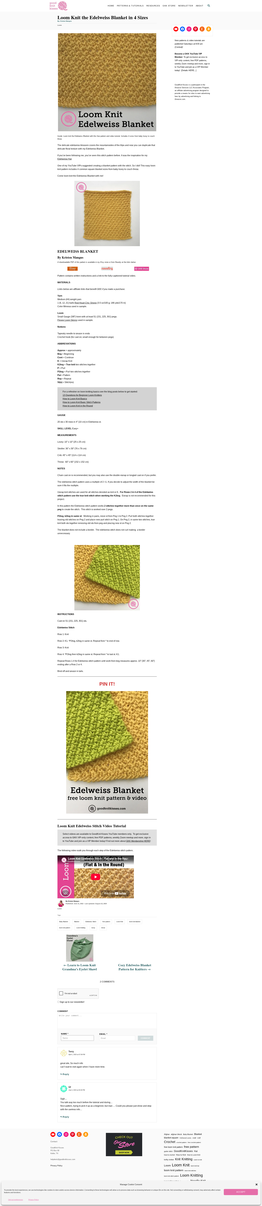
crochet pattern (181, 1142)
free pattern (106, 921)
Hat (195, 1151)
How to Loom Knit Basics (75, 399)
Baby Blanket (63, 921)
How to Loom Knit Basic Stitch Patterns (81, 402)
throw (103, 928)
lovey (93, 928)
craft (198, 1138)
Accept (240, 1192)
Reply (66, 1074)
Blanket (76, 921)
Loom (59, 25)
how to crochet (169, 1155)
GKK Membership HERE (138, 841)
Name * (64, 1034)
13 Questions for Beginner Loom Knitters (82, 395)
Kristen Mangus (66, 21)
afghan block (176, 1134)
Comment (62, 1011)
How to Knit (181, 1155)
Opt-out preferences (15, 1200)
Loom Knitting (80, 928)
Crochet (169, 1142)
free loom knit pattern (173, 1147)
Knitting (187, 1159)
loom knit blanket (134, 921)
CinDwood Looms (185, 1138)
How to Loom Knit (193, 1155)
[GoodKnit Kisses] (73, 6)
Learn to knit (198, 1160)
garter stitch (168, 1151)
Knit (177, 1159)
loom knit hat (195, 1166)
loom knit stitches (190, 1170)
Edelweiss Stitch (90, 921)
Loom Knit (119, 921)
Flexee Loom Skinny (67, 320)
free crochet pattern (194, 1142)
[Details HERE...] (188, 70)
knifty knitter (169, 1160)
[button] (256, 1184)
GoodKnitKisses (183, 1151)
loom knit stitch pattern (171, 1176)
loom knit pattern (64, 928)
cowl (194, 1138)
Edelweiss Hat (64, 159)
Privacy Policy (33, 1200)
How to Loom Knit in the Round (78, 406)
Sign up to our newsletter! (72, 1002)
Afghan (167, 1134)
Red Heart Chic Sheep (86, 303)
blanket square (171, 1138)
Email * (103, 1034)
